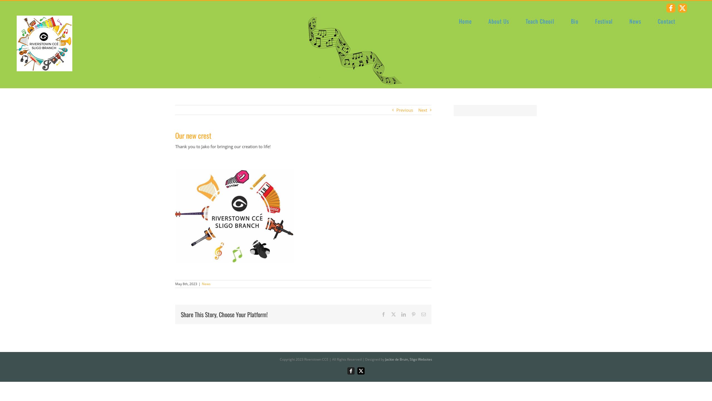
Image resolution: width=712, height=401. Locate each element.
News (206, 284)
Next (422, 110)
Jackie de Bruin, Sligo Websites (408, 359)
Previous (404, 110)
